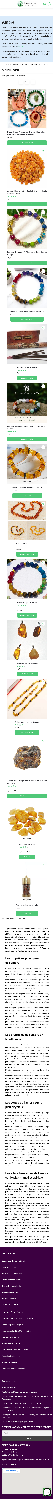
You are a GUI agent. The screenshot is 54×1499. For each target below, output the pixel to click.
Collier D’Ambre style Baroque (27, 722)
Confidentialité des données (13, 1337)
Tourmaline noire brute (11, 1286)
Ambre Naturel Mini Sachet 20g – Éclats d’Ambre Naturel (27, 192)
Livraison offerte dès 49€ (12, 1312)
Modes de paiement (10, 1362)
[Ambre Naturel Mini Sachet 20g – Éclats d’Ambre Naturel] (27, 168)
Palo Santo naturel (9, 1267)
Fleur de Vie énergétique (12, 1273)
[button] (47, 1492)
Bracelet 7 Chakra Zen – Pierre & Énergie (27, 311)
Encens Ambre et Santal (27, 368)
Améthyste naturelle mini (12, 1292)
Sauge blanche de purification (14, 1261)
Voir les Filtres (12, 70)
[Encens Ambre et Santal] (27, 344)
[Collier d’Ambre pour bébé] (27, 520)
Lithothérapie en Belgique (12, 1325)
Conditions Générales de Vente (15, 1350)
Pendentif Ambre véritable (27, 664)
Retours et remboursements (13, 1368)
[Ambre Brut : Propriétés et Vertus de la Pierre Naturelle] (27, 757)
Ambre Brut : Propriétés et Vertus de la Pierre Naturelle (27, 782)
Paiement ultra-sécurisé (12, 1343)
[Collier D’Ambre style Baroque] (27, 699)
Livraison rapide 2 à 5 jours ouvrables (17, 1318)
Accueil (4, 64)
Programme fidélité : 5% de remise (16, 1331)
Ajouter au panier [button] (27, 143)
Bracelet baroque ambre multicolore (27, 487)
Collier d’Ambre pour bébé (27, 544)
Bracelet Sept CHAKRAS (27, 603)
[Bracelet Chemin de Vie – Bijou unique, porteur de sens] (27, 403)
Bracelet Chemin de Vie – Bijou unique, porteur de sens (27, 427)
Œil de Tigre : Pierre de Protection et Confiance (21, 1403)
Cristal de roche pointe (11, 1280)
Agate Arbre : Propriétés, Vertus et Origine (19, 1392)
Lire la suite (27, 495)
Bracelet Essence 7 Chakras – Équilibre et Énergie (27, 253)
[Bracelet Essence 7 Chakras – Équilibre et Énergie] (27, 229)
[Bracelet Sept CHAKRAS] (27, 579)
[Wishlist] (43, 92)
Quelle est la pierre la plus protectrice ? (18, 1422)
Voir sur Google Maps (11, 1464)
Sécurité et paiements (11, 1356)
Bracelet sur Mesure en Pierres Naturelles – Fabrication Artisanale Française (27, 133)
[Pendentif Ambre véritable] (27, 640)
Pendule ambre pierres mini (27, 905)
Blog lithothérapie (9, 1298)
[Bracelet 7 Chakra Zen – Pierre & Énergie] (27, 288)
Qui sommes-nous (9, 1375)
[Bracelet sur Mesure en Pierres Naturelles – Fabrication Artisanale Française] (27, 109)
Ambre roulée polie (27, 844)
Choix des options (27, 554)
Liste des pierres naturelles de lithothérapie (25, 64)
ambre (20, 46)
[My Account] (44, 4)
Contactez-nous (8, 1381)
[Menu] (6, 4)
